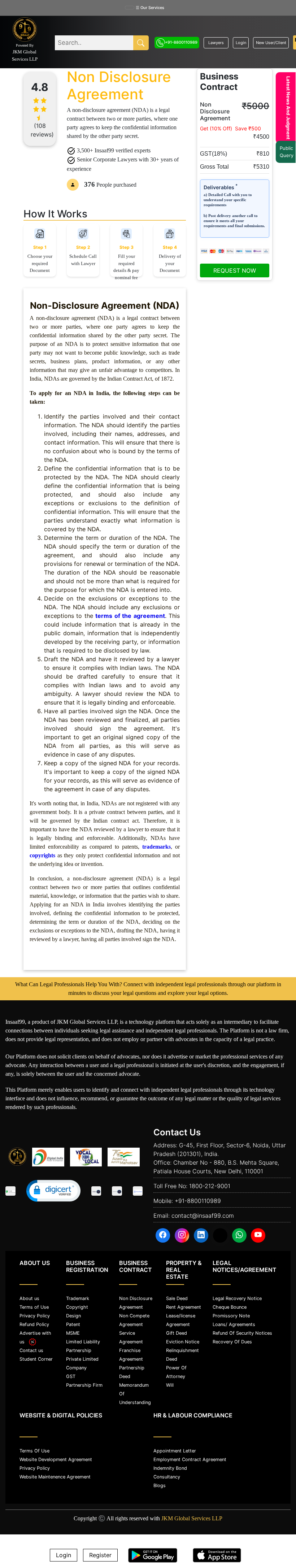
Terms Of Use (34, 1451)
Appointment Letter (174, 1451)
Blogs (159, 1485)
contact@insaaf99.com (202, 1215)
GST (70, 1376)
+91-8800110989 (181, 42)
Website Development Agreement (55, 1459)
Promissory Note (231, 1315)
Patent (73, 1324)
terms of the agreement (130, 615)
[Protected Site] (117, 1192)
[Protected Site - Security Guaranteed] (138, 1192)
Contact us (31, 1350)
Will (170, 1385)
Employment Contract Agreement (189, 1459)
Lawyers (216, 42)
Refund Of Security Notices (242, 1333)
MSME (73, 1333)
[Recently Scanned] (96, 1192)
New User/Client (271, 42)
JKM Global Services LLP (191, 1518)
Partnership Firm (84, 1385)
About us (29, 1298)
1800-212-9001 (209, 1186)
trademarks (156, 847)
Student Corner (36, 1359)
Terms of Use (34, 1307)
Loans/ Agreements (234, 1324)
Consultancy (166, 1477)
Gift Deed (176, 1333)
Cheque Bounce (230, 1307)
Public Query (283, 151)
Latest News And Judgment (285, 107)
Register (100, 1555)
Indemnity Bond (170, 1468)
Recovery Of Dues (232, 1341)
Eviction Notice (182, 1341)
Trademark (77, 1298)
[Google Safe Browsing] (10, 1191)
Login (241, 42)
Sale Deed (177, 1298)
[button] (53, 1191)
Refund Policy (34, 1324)
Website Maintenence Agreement (55, 1477)
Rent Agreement (183, 1307)
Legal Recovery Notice (237, 1298)
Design (73, 1315)
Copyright (77, 1307)
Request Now (234, 270)
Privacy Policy (34, 1315)
